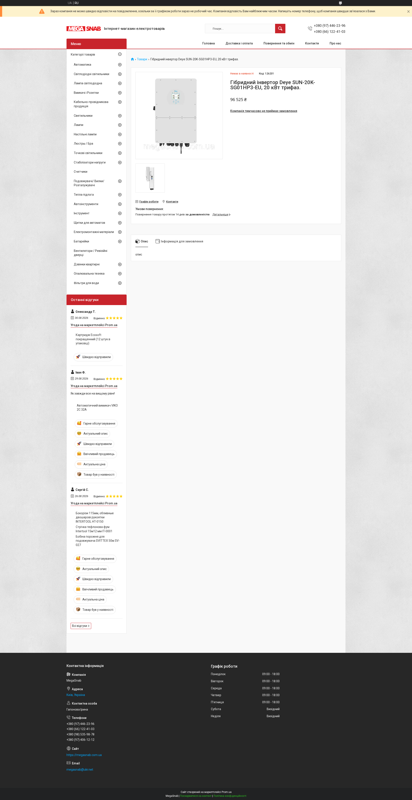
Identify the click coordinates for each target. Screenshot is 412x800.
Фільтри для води (86, 283)
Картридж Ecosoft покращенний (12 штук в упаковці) (93, 339)
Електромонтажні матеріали (94, 232)
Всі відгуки (79, 626)
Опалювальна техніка (89, 273)
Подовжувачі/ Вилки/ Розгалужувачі (89, 183)
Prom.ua (227, 792)
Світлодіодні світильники (91, 74)
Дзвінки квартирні (87, 264)
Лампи (78, 125)
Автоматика (82, 64)
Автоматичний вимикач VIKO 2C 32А (97, 407)
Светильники (83, 115)
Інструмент (81, 213)
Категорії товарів (83, 54)
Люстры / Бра (83, 143)
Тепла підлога (84, 194)
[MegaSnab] (84, 28)
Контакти (312, 43)
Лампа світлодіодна (88, 83)
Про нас (335, 43)
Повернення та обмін (279, 43)
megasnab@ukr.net (80, 769)
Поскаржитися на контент (196, 795)
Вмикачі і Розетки (86, 92)
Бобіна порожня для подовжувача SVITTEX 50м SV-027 (98, 541)
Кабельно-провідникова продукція (91, 104)
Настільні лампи (85, 134)
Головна (208, 43)
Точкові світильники (88, 153)
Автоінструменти (86, 204)
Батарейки (81, 241)
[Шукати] (280, 28)
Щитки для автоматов (89, 222)
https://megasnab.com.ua (84, 755)
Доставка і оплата (239, 43)
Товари (142, 59)
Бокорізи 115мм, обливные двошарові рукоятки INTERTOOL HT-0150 (95, 517)
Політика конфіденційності (230, 795)
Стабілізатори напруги (90, 162)
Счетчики (80, 171)
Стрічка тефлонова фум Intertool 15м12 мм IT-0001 (94, 529)
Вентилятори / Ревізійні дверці (90, 253)
